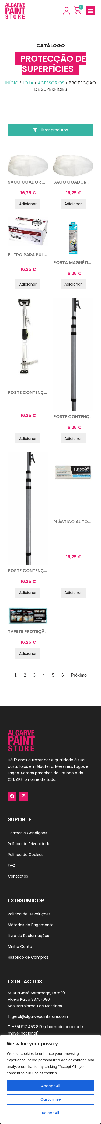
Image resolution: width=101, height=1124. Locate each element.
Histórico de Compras (28, 957)
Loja (28, 83)
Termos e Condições (27, 833)
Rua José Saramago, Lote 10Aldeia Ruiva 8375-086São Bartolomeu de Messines (36, 999)
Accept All (50, 1086)
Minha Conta (20, 946)
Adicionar (28, 203)
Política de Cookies (25, 854)
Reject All (50, 1113)
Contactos (18, 876)
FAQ (11, 865)
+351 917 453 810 (27, 1026)
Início (11, 83)
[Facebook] (12, 796)
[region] (50, 1079)
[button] (90, 10)
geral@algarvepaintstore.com (40, 1016)
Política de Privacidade (29, 843)
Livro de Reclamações (28, 935)
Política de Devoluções (29, 914)
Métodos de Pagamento (31, 925)
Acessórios (51, 83)
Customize (50, 1099)
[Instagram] (23, 796)
